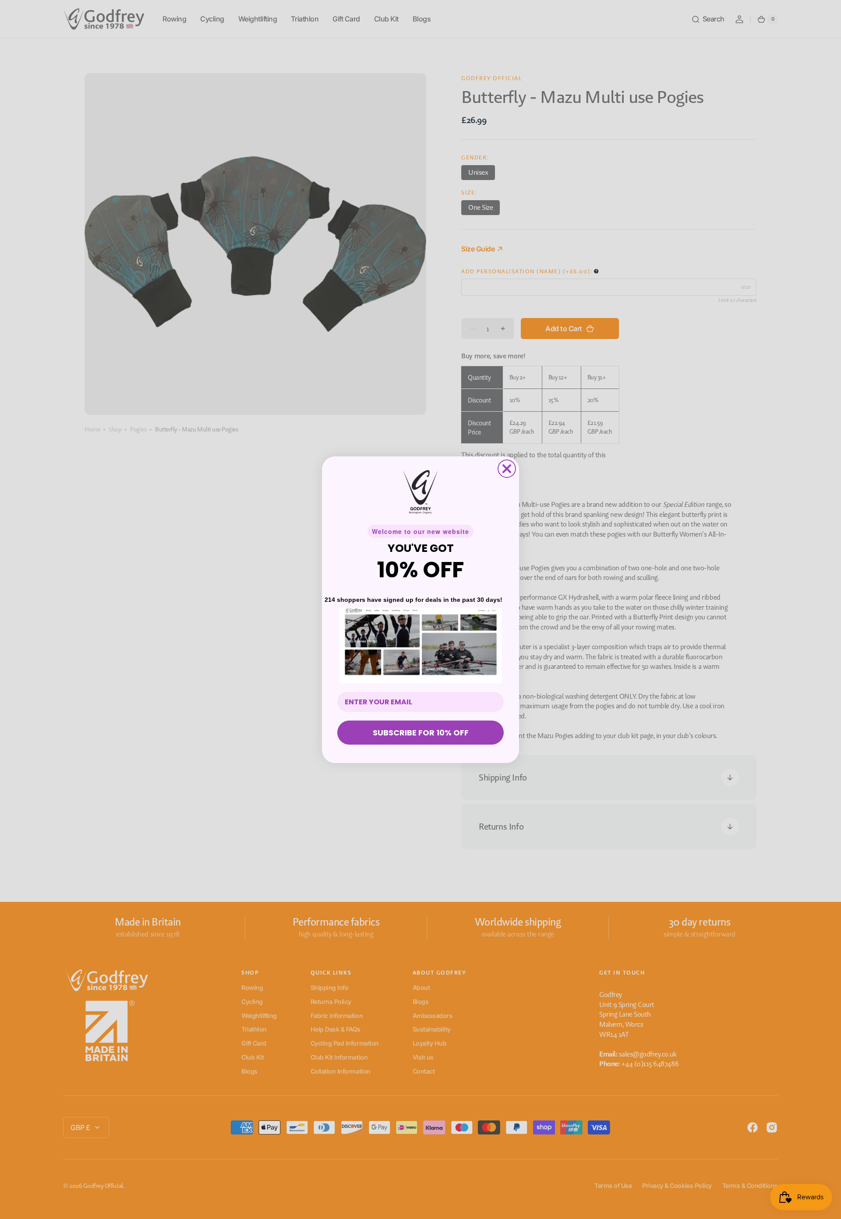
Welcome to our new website (420, 531)
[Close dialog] (507, 468)
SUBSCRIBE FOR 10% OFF (421, 732)
